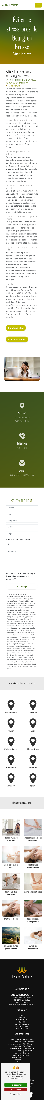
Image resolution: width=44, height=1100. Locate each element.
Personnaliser (16, 1094)
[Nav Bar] (38, 5)
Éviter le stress (28, 1042)
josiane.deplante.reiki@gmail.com (22, 475)
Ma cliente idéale (22, 1026)
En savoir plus (16, 328)
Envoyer (24, 586)
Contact (22, 1017)
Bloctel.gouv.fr (22, 664)
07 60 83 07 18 (22, 448)
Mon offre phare (22, 1029)
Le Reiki (22, 1022)
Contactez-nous (17, 339)
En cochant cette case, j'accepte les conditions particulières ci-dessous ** (20, 576)
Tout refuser (15, 1089)
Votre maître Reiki (22, 1020)
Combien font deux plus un (18, 539)
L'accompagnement (22, 1024)
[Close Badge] (31, 1093)
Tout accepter (15, 1085)
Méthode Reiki (28, 1039)
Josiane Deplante (10, 5)
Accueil (22, 1015)
